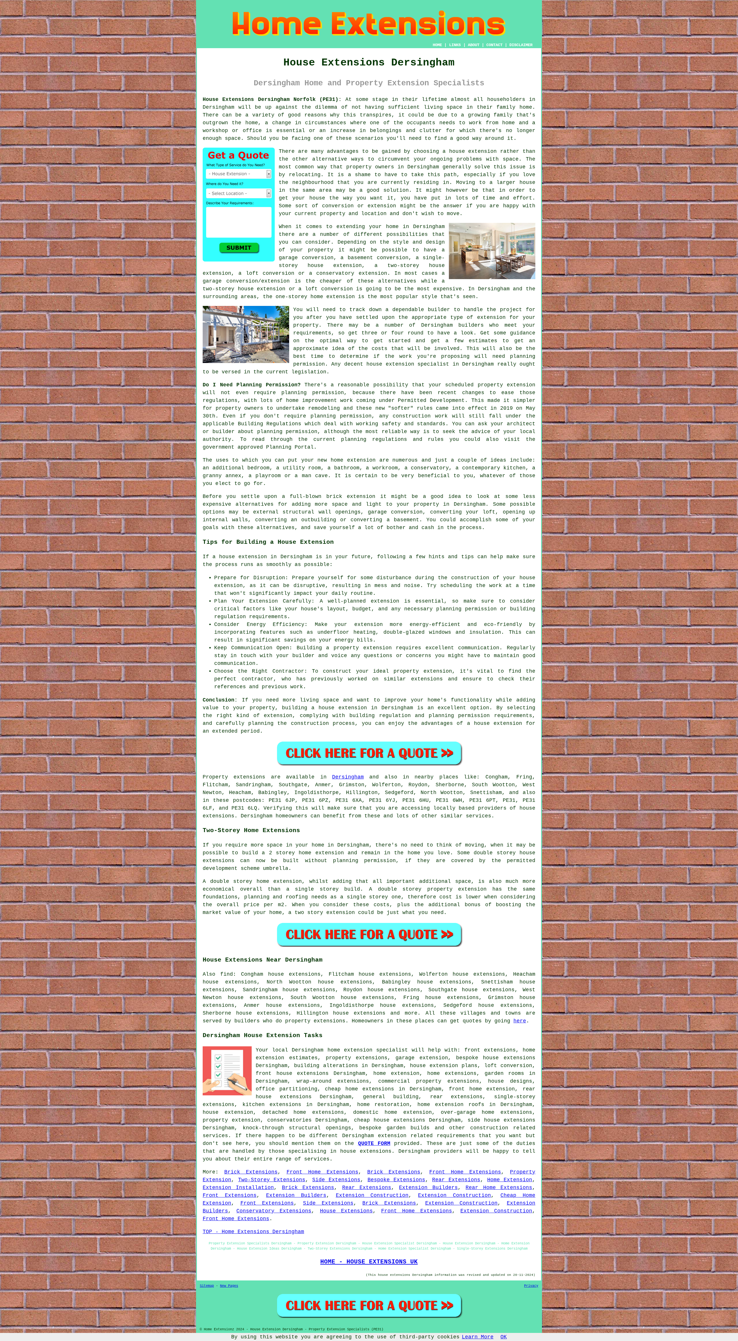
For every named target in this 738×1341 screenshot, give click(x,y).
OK (503, 1337)
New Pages (229, 1286)
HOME (437, 45)
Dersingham (348, 777)
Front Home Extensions (322, 1172)
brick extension (350, 496)
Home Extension (509, 1180)
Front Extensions (230, 1195)
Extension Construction (372, 1195)
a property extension (358, 648)
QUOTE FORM (374, 1143)
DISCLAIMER (520, 45)
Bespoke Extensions (396, 1180)
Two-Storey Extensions (271, 1180)
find (226, 974)
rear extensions (456, 1097)
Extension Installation (238, 1187)
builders (471, 325)
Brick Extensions (251, 1172)
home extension (408, 1112)
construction (489, 1128)
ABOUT (473, 45)
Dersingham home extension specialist (350, 1050)
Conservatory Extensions (273, 1211)
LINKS (455, 45)
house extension (473, 151)
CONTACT (494, 45)
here (519, 1021)
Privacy (531, 1286)
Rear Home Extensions (499, 1187)
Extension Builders (428, 1187)
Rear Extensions (456, 1180)
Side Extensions (336, 1180)
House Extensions (346, 1211)
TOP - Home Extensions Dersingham (253, 1232)
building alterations (326, 1066)
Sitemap (207, 1286)
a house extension (494, 723)
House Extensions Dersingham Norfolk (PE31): (272, 99)
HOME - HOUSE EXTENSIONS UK (369, 1261)
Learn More (478, 1337)
